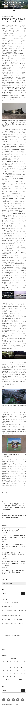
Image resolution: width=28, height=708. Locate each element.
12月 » (21, 679)
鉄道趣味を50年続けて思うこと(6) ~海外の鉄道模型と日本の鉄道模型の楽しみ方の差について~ (14, 554)
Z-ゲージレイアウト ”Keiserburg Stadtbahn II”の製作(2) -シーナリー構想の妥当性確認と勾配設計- (13, 537)
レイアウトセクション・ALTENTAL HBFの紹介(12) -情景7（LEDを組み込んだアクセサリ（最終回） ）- (13, 563)
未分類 (6, 492)
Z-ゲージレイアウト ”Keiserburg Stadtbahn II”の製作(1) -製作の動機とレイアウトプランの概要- (13, 546)
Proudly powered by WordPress (10, 704)
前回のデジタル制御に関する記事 (10, 25)
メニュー (15, 10)
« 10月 (7, 679)
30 (14, 676)
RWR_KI (11, 16)
